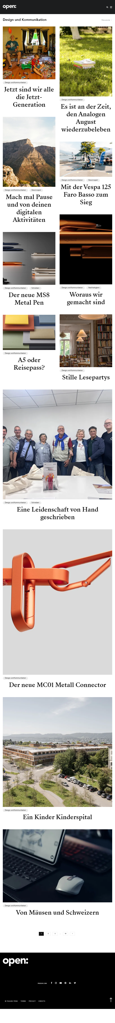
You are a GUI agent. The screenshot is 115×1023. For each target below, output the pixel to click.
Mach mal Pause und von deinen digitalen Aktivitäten (29, 208)
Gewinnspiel (36, 190)
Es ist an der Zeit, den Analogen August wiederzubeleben (86, 118)
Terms (23, 1001)
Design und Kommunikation (15, 83)
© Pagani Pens (11, 1001)
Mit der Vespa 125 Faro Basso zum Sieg (86, 194)
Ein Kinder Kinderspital (57, 817)
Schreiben (35, 288)
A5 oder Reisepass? (29, 363)
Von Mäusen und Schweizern (57, 912)
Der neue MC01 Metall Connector (57, 685)
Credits (41, 1001)
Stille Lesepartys (86, 377)
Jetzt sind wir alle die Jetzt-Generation (29, 97)
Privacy (32, 1001)
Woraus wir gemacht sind (86, 298)
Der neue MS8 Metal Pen (29, 298)
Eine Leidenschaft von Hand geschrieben (57, 513)
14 (65, 933)
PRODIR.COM (42, 983)
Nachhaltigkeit (93, 288)
